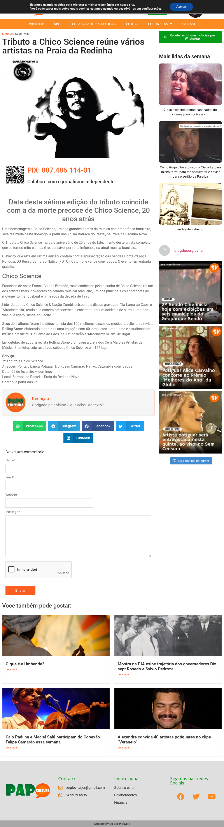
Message (12, 511)
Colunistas (158, 24)
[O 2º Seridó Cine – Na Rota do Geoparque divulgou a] (190, 292)
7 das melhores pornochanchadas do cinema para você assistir (190, 112)
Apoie (58, 24)
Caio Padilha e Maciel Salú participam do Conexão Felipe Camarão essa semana (53, 740)
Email (9, 477)
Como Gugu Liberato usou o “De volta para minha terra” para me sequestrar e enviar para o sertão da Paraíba (190, 171)
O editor (131, 24)
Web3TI (124, 823)
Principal (37, 24)
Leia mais (12, 669)
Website (11, 494)
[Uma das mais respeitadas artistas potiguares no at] (190, 422)
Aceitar (181, 7)
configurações (151, 9)
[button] (29, 426)
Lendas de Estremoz (190, 229)
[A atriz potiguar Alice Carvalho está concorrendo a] (190, 357)
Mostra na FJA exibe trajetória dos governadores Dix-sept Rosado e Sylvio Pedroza (168, 666)
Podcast (188, 24)
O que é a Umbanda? (25, 663)
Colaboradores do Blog (94, 24)
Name (10, 460)
